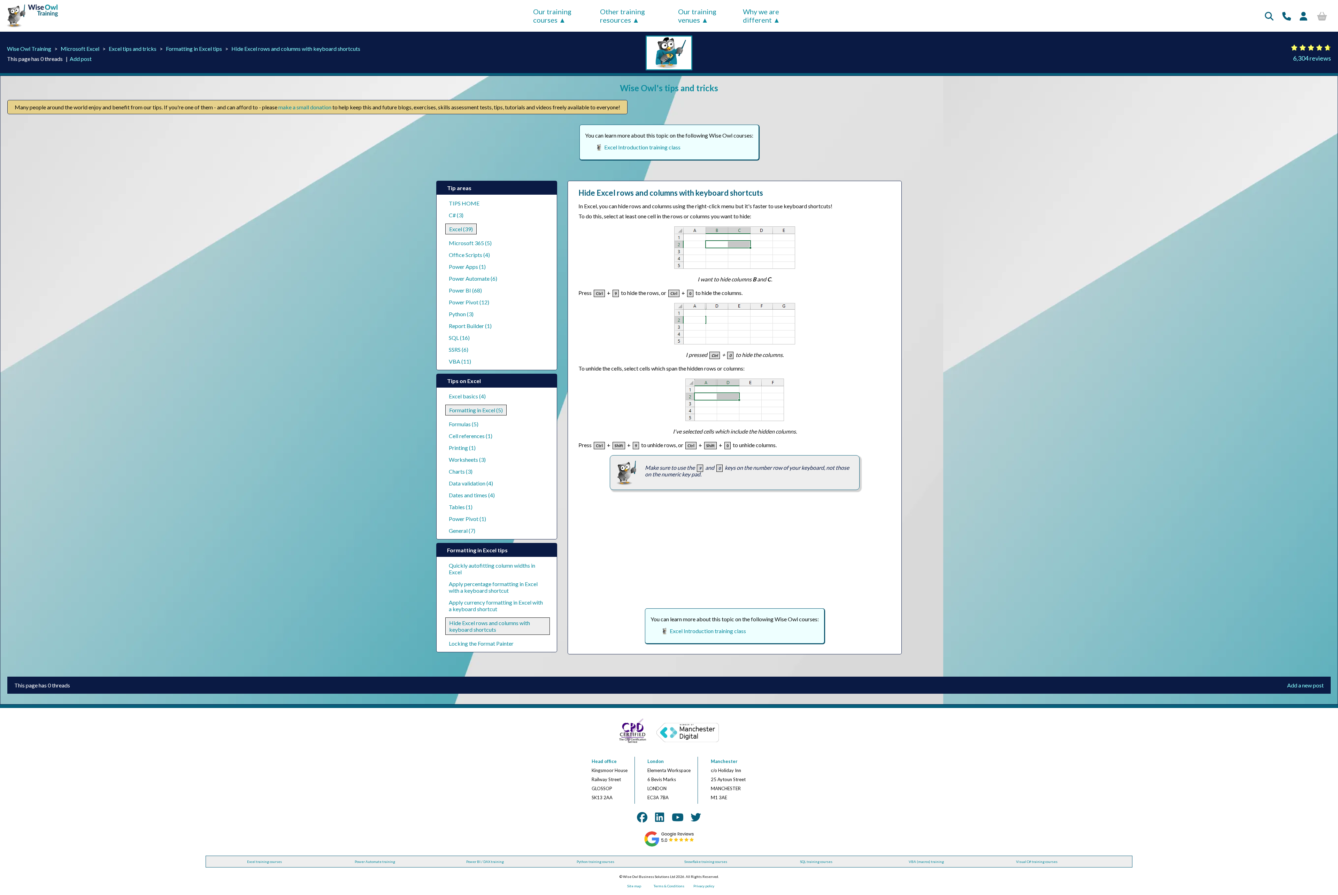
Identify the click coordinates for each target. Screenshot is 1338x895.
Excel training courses (264, 861)
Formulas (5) (463, 424)
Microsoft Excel (80, 48)
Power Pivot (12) (469, 302)
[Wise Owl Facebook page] (642, 817)
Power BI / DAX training (485, 861)
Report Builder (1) (470, 325)
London (655, 761)
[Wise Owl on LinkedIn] (659, 817)
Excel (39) (461, 229)
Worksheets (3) (467, 459)
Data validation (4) (471, 483)
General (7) (462, 530)
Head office (604, 761)
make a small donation (304, 107)
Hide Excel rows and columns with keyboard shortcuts (295, 48)
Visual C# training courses (1037, 861)
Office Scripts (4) (469, 254)
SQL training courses (816, 861)
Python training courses (595, 861)
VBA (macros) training (926, 861)
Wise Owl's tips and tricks (669, 88)
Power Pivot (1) (467, 518)
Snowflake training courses (705, 861)
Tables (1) (460, 507)
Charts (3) (460, 471)
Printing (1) (462, 447)
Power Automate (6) (473, 278)
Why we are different (761, 15)
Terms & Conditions (669, 886)
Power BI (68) (465, 290)
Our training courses (552, 15)
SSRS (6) (458, 349)
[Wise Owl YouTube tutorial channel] (678, 817)
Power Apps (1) (467, 266)
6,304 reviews (1312, 58)
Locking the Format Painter (481, 643)
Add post (81, 58)
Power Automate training (375, 861)
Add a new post (1305, 685)
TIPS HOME (464, 203)
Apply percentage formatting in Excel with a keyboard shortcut (493, 587)
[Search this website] (1269, 16)
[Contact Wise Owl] (1286, 16)
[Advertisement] (734, 549)
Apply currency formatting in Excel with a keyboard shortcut (496, 605)
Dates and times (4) (472, 495)
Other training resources (622, 15)
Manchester (724, 761)
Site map (634, 886)
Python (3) (461, 314)
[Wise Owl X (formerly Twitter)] (696, 817)
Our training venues (697, 15)
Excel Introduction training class (642, 147)
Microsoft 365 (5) (470, 243)
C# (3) (456, 215)
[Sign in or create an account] (1303, 16)
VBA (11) (460, 361)
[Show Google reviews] (669, 845)
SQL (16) (459, 337)
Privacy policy (703, 886)
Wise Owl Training (29, 48)
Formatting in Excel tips (194, 48)
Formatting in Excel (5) (476, 410)
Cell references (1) (470, 436)
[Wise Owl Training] (30, 27)
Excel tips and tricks (132, 48)
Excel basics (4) (467, 396)
